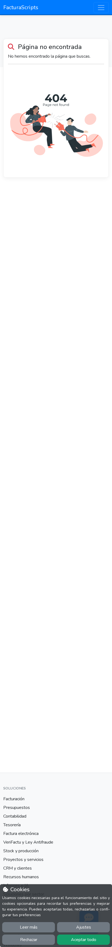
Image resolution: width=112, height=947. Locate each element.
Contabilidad (14, 816)
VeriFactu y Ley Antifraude (28, 842)
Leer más (29, 927)
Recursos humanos (21, 877)
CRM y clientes (17, 868)
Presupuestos (16, 808)
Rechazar (28, 940)
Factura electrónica (21, 834)
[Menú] (101, 7)
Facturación (13, 799)
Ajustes (83, 927)
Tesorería (12, 825)
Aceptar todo (83, 940)
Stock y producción (21, 851)
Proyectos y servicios (23, 860)
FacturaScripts (20, 7)
